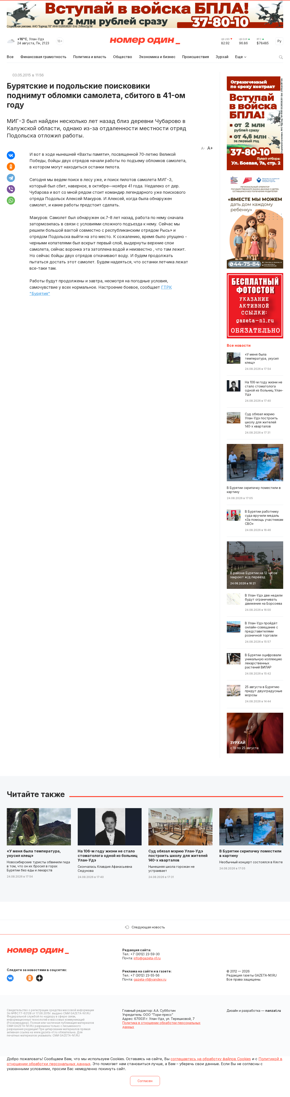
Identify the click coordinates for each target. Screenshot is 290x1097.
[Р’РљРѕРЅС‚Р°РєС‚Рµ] (11, 155)
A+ (210, 148)
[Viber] (11, 189)
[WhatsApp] (11, 200)
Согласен (145, 1081)
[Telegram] (11, 178)
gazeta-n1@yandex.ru (150, 979)
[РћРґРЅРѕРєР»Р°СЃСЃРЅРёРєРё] (11, 167)
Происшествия (195, 56)
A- (203, 148)
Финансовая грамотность (43, 56)
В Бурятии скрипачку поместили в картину (250, 853)
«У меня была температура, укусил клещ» (34, 853)
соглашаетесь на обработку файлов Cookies (211, 1059)
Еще (239, 56)
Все (10, 56)
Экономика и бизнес (157, 56)
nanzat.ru (273, 1010)
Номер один (145, 41)
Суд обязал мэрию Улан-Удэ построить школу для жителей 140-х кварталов (178, 855)
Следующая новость (148, 927)
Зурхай (222, 56)
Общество (122, 56)
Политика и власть (89, 56)
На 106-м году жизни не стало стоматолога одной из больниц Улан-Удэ (108, 855)
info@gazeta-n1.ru (147, 958)
